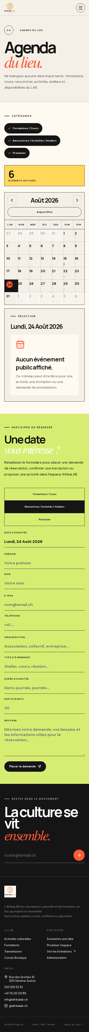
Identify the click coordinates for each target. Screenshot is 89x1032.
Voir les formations (59, 951)
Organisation (14, 637)
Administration (57, 958)
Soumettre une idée (60, 939)
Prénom (10, 554)
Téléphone (12, 615)
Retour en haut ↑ (74, 1024)
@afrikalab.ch (18, 1006)
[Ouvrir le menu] (80, 7)
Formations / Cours (26, 128)
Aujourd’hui (44, 212)
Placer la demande (22, 766)
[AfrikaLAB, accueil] (10, 8)
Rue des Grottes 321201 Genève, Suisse (22, 979)
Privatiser (19, 153)
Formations (11, 945)
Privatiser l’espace (59, 945)
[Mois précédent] (12, 200)
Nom (7, 574)
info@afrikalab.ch (16, 999)
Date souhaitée (15, 532)
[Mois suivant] (77, 200)
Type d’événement (17, 657)
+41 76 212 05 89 (15, 993)
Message (10, 720)
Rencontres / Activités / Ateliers (35, 140)
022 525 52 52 (13, 987)
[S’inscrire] (79, 855)
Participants (14, 699)
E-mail (9, 595)
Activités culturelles (17, 939)
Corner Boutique (15, 958)
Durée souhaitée (16, 678)
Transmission (13, 951)
